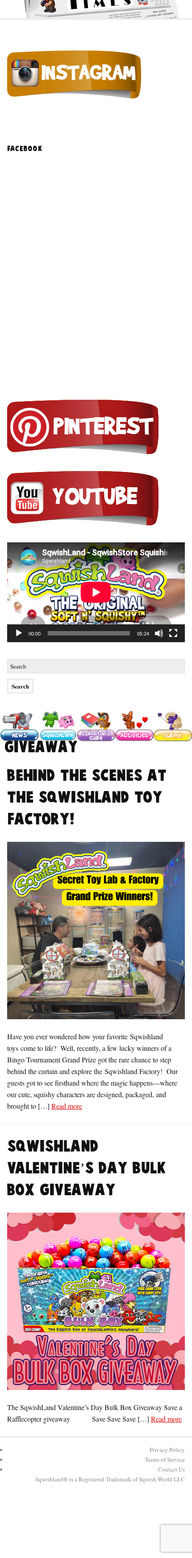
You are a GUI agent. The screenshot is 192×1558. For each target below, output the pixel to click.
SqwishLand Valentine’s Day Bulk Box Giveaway (86, 1168)
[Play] (18, 633)
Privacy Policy (167, 1450)
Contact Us (171, 1469)
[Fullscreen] (173, 633)
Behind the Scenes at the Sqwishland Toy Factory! (87, 797)
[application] (96, 592)
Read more (66, 1106)
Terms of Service (165, 1460)
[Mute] (158, 633)
